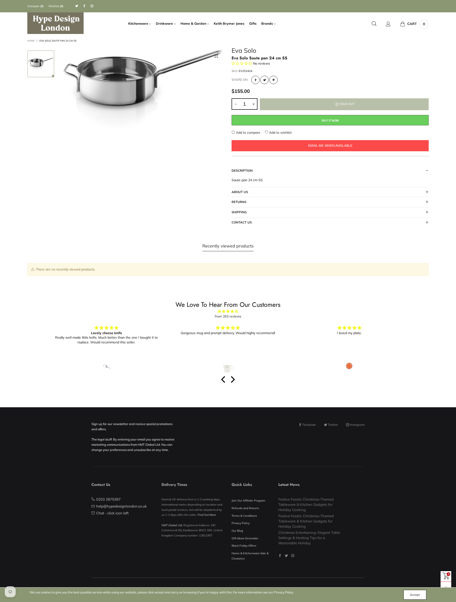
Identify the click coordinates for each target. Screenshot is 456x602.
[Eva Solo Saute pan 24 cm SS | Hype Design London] (142, 88)
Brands (267, 23)
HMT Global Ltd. (172, 525)
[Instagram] (92, 6)
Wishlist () (55, 6)
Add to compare (247, 132)
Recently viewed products (228, 246)
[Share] (255, 80)
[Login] (388, 24)
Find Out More (207, 515)
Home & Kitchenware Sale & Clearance (250, 555)
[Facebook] (84, 6)
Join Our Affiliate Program (248, 500)
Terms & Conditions (244, 515)
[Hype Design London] (55, 23)
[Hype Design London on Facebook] (280, 555)
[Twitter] (77, 6)
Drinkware (165, 23)
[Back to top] (446, 587)
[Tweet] (264, 80)
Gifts (252, 23)
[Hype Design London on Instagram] (292, 555)
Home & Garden (193, 23)
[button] (235, 104)
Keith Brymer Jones (229, 23)
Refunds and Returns (245, 508)
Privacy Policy (241, 523)
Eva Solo (244, 51)
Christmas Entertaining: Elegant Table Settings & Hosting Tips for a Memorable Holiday (309, 537)
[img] (228, 311)
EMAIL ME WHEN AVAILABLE (330, 145)
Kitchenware (138, 23)
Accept (415, 595)
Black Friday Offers (244, 545)
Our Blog (237, 530)
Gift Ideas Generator (245, 538)
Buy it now (330, 120)
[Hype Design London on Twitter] (286, 555)
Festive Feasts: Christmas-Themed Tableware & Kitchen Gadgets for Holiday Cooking (306, 504)
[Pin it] (273, 80)
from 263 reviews (228, 316)
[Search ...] (374, 24)
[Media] (216, 56)
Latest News (288, 484)
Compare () (35, 6)
